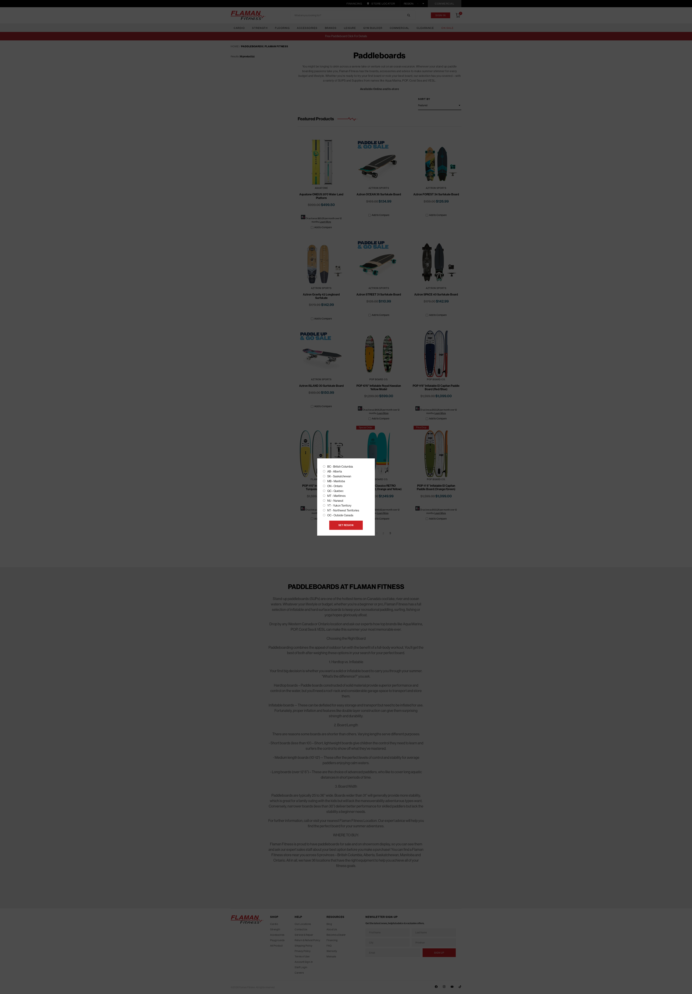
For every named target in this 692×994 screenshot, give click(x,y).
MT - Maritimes (336, 496)
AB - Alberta (334, 471)
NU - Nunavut (335, 500)
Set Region (346, 525)
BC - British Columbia (340, 466)
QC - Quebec (335, 491)
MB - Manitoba (336, 481)
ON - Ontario (335, 486)
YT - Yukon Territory (339, 505)
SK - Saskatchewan (339, 476)
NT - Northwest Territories (343, 510)
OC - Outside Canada (340, 515)
